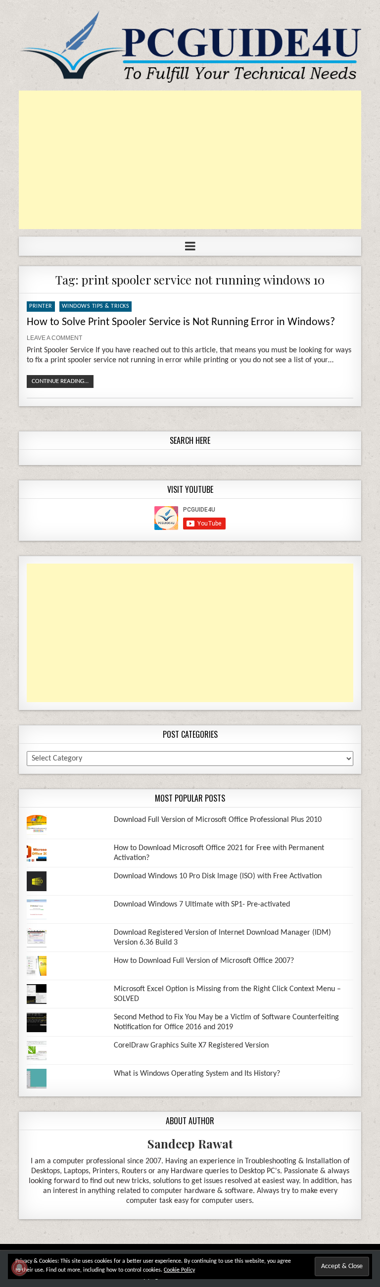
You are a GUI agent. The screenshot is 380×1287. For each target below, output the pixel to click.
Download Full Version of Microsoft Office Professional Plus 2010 (218, 820)
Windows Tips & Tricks (96, 306)
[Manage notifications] (19, 1268)
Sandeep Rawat (190, 1143)
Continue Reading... (60, 381)
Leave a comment (54, 338)
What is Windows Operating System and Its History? (197, 1074)
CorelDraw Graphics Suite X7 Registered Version (191, 1045)
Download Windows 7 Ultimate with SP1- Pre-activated (202, 904)
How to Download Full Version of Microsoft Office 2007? (204, 961)
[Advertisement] (190, 160)
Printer (40, 306)
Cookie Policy (179, 1270)
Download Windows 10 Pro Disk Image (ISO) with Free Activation (218, 876)
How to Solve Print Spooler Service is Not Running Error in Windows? (181, 322)
